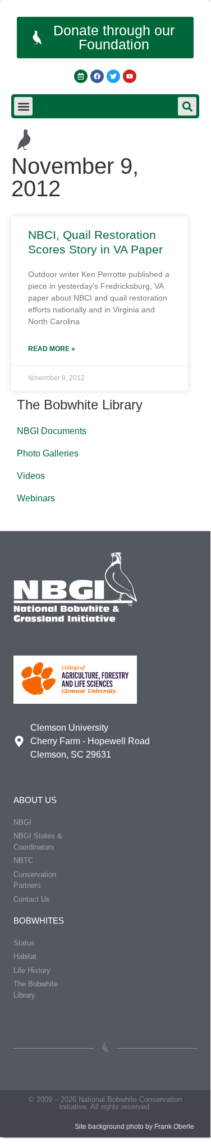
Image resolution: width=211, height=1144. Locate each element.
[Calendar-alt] (81, 76)
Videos (31, 476)
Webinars (36, 498)
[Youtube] (129, 76)
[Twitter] (113, 76)
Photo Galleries (48, 453)
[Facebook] (97, 76)
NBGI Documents (51, 431)
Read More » (51, 349)
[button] (23, 106)
